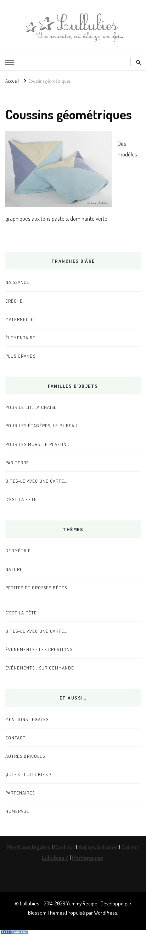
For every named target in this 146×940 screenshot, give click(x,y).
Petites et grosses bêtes (36, 587)
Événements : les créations (38, 649)
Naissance (17, 282)
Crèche (14, 301)
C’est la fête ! (22, 499)
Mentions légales (27, 719)
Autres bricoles (25, 756)
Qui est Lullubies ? (28, 774)
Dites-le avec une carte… (36, 481)
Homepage (17, 811)
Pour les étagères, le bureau (41, 425)
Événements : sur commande (39, 668)
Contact (15, 737)
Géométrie (18, 550)
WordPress (105, 912)
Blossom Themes (46, 912)
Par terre (17, 462)
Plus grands (20, 356)
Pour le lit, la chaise (31, 407)
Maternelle (19, 319)
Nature (14, 569)
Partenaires (20, 793)
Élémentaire (20, 337)
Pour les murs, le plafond (37, 444)
